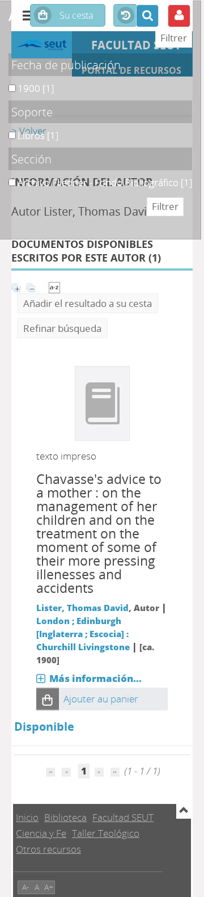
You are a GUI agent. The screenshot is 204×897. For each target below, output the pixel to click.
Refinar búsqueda (62, 328)
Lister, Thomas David (82, 607)
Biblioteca (65, 817)
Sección (31, 159)
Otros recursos (48, 849)
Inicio (27, 817)
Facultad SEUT (123, 817)
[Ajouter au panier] (47, 699)
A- (25, 887)
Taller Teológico (105, 833)
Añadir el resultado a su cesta (87, 303)
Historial (125, 16)
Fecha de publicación (66, 65)
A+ (48, 887)
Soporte (32, 112)
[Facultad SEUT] (41, 45)
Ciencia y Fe (41, 833)
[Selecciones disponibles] (54, 286)
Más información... (95, 678)
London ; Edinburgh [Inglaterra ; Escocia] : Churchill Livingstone (83, 633)
